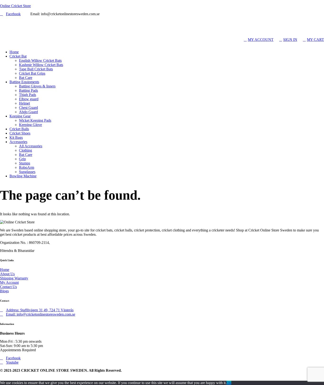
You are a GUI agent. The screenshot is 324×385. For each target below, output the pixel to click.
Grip (22, 159)
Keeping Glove (30, 125)
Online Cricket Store (15, 6)
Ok (229, 383)
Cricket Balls (19, 129)
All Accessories (30, 146)
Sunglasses (27, 172)
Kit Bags (16, 137)
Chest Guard (28, 108)
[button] (162, 44)
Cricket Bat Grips (32, 73)
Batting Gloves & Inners (37, 86)
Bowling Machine (23, 176)
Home (14, 52)
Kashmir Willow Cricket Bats (41, 65)
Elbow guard (28, 99)
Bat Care (25, 78)
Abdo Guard (28, 112)
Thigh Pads (27, 95)
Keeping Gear (20, 116)
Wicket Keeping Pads (35, 120)
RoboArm (26, 167)
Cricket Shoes (19, 133)
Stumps (24, 163)
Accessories (18, 142)
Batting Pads (28, 90)
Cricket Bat (18, 56)
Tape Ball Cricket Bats (36, 69)
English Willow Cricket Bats (40, 60)
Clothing (25, 150)
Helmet (24, 103)
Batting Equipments (24, 82)
